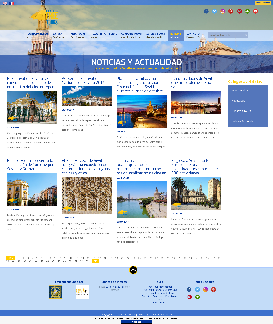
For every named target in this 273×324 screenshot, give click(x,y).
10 (59, 257)
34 (196, 257)
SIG (95, 261)
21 (122, 257)
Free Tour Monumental (160, 286)
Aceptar (136, 321)
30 (173, 257)
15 (88, 257)
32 (185, 257)
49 (64, 261)
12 (71, 257)
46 (47, 261)
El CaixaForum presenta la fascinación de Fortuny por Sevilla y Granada (30, 164)
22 (128, 257)
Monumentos (239, 90)
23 (133, 257)
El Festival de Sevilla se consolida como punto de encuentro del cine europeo (30, 82)
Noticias (175, 35)
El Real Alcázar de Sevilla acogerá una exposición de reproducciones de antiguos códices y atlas (86, 167)
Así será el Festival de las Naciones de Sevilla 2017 (84, 80)
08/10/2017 (68, 109)
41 (19, 261)
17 (99, 257)
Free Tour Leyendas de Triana (159, 293)
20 (116, 257)
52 (81, 261)
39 (7, 261)
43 (30, 261)
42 (24, 261)
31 (179, 257)
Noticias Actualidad (242, 121)
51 (76, 261)
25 (145, 257)
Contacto (194, 35)
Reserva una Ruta (263, 3)
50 (70, 261)
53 (87, 261)
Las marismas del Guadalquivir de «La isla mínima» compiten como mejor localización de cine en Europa (141, 169)
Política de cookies (162, 314)
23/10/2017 (13, 127)
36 (207, 257)
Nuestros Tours (241, 111)
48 (59, 261)
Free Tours (78, 35)
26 (150, 257)
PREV (10, 257)
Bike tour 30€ (160, 302)
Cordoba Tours (131, 35)
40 (13, 261)
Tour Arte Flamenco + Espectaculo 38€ (160, 298)
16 (94, 257)
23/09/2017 (13, 209)
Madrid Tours (155, 35)
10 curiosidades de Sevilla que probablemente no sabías (193, 82)
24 (139, 257)
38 (219, 257)
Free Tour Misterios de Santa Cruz (159, 289)
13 (77, 257)
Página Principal (38, 35)
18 (105, 257)
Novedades (238, 101)
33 (190, 257)
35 (202, 257)
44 (36, 261)
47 (53, 261)
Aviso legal (144, 314)
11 (65, 257)
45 (41, 261)
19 (111, 257)
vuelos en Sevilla (114, 286)
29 (168, 257)
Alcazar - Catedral (104, 35)
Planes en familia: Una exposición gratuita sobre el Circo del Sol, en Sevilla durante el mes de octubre (141, 85)
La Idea (58, 35)
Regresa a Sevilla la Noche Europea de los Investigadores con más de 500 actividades (194, 167)
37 (213, 257)
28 (162, 257)
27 (156, 257)
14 (82, 257)
